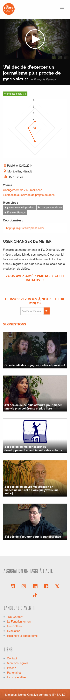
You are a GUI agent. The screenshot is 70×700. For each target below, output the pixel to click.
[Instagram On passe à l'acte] (24, 586)
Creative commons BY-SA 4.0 (46, 694)
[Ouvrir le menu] (62, 7)
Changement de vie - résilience (22, 190)
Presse (11, 668)
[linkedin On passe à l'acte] (35, 586)
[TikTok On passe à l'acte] (35, 595)
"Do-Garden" (15, 617)
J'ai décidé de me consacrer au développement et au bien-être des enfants (33, 448)
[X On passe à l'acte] (57, 586)
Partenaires (14, 672)
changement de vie (51, 207)
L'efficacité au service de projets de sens (29, 195)
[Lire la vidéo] (35, 39)
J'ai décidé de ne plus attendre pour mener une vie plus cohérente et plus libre (33, 406)
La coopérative (16, 677)
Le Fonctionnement (19, 621)
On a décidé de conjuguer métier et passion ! (34, 365)
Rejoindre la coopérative (22, 635)
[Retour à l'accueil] (9, 8)
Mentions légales (17, 663)
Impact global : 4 (16, 93)
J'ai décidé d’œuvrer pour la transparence (32, 536)
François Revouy (15, 212)
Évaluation (13, 631)
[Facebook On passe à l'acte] (46, 586)
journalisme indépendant (20, 207)
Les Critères (15, 626)
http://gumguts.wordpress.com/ (25, 228)
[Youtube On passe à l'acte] (13, 586)
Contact (12, 658)
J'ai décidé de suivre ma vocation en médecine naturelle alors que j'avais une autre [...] (31, 490)
